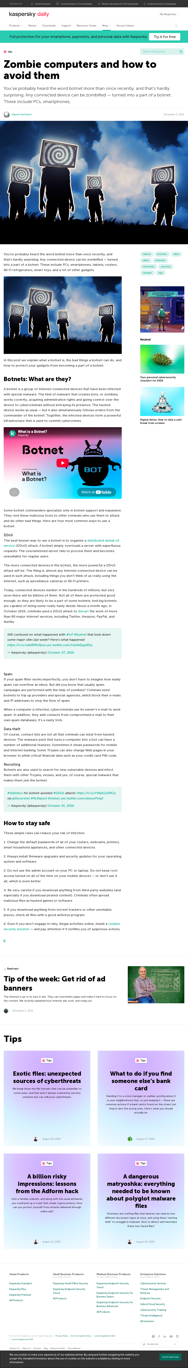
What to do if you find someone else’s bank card (141, 1081)
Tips (49, 1060)
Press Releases (74, 1348)
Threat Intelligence (151, 1315)
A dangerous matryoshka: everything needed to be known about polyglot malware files (141, 1191)
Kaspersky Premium (20, 1294)
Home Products (42, 4)
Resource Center (87, 25)
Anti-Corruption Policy (81, 1336)
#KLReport (39, 798)
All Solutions (147, 1321)
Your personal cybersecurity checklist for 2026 (158, 379)
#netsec (54, 798)
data (176, 254)
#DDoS (58, 793)
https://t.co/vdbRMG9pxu (26, 645)
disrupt (83, 611)
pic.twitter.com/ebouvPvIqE (82, 798)
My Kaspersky (168, 14)
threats (147, 272)
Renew (32, 25)
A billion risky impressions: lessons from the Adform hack (47, 1184)
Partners (37, 1348)
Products (14, 25)
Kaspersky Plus (17, 1289)
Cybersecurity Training (153, 1309)
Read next (13, 968)
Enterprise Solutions (153, 1274)
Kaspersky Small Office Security (70, 1283)
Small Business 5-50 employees (76, 4)
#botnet (80, 634)
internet (160, 260)
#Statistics (15, 793)
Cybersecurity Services (153, 1283)
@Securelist (21, 798)
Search (181, 51)
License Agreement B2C (105, 1336)
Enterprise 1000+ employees (162, 4)
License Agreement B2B (22, 1339)
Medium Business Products (114, 1274)
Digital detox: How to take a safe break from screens (161, 421)
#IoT (69, 634)
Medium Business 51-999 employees (120, 4)
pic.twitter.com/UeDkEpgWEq (69, 645)
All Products (16, 1300)
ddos (146, 260)
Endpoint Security (150, 1298)
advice (147, 254)
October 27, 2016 (61, 652)
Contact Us (14, 1348)
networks (148, 266)
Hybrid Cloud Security (152, 1304)
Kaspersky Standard (20, 1283)
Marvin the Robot (22, 114)
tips (9, 51)
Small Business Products (68, 1274)
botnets (162, 254)
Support (66, 25)
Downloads (49, 25)
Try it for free (165, 37)
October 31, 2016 (61, 806)
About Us (26, 1348)
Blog (105, 25)
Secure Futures (125, 25)
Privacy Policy (61, 1336)
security (166, 266)
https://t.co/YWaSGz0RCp (96, 793)
